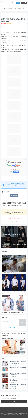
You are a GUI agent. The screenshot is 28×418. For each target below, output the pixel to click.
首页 (4, 16)
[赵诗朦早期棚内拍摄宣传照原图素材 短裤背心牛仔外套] (14, 302)
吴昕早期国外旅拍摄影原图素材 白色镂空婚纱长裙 (11, 272)
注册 (18, 3)
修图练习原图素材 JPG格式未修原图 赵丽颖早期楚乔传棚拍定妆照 (18, 362)
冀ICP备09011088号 (21, 413)
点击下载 (15, 195)
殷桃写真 (9, 23)
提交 (22, 322)
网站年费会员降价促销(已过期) (15, 8)
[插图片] (8, 327)
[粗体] (11, 327)
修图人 (20, 211)
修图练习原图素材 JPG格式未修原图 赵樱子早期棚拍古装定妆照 (18, 368)
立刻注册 (16, 171)
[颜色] (6, 327)
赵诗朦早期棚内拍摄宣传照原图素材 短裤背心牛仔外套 (12, 312)
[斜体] (13, 327)
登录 (13, 3)
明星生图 (3, 23)
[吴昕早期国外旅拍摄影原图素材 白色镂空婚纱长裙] (14, 263)
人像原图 (8, 16)
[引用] (15, 327)
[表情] (4, 327)
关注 (14, 401)
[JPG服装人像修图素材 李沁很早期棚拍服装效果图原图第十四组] (14, 282)
